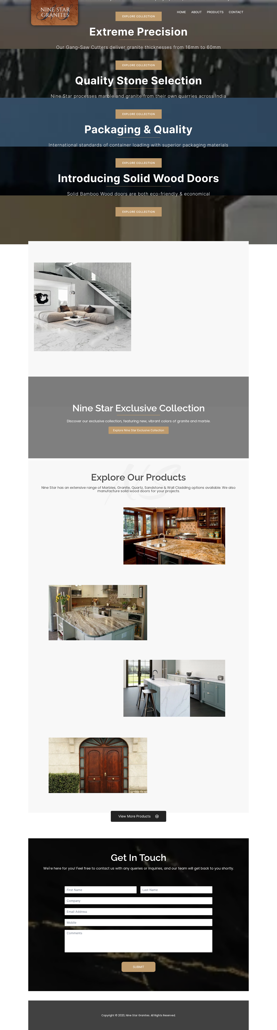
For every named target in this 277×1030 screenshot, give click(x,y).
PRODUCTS (215, 12)
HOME (181, 12)
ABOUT (196, 12)
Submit (138, 967)
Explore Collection (138, 65)
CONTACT (236, 12)
